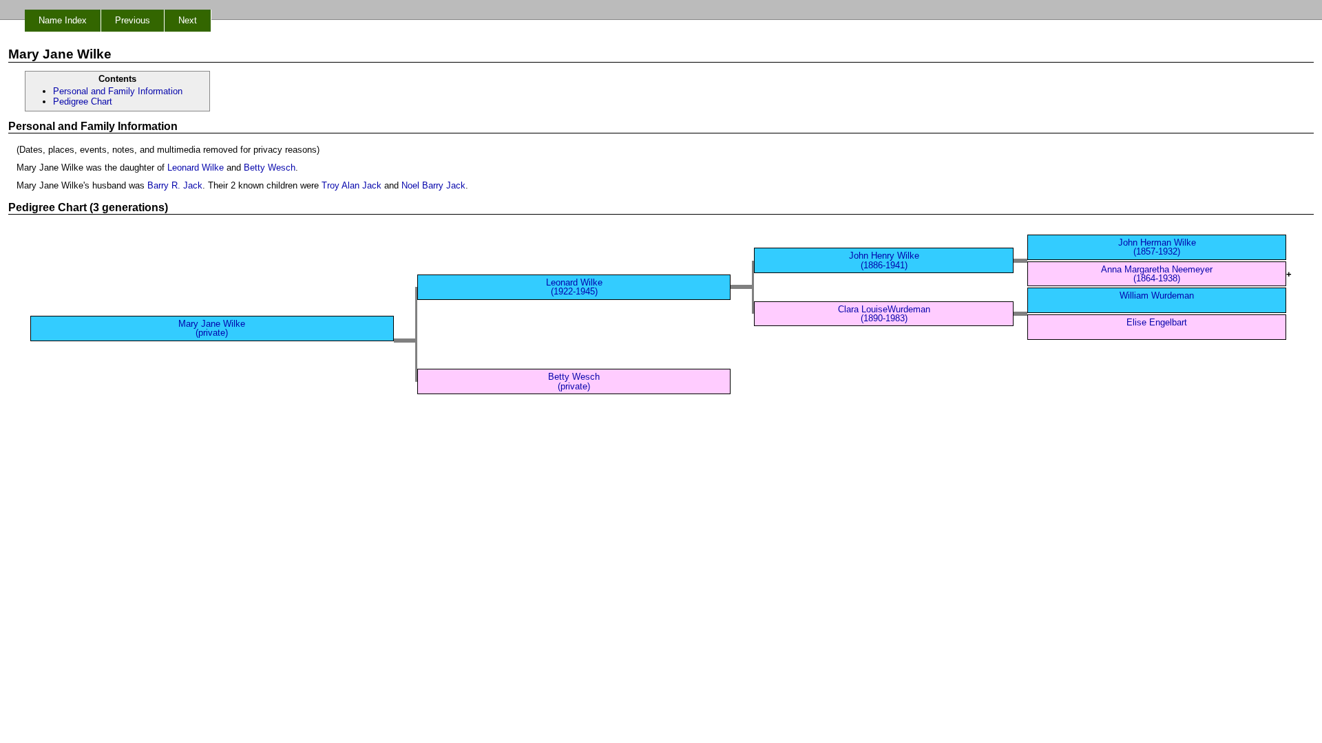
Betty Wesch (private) (574, 381)
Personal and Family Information (117, 91)
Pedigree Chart (82, 101)
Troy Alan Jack (351, 185)
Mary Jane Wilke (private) (211, 328)
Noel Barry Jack (433, 185)
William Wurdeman (1157, 295)
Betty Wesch (269, 167)
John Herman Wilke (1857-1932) (1157, 247)
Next (187, 20)
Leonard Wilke (195, 167)
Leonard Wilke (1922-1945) (574, 287)
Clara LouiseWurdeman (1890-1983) (884, 313)
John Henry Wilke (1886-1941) (884, 260)
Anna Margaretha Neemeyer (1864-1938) (1157, 273)
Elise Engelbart (1156, 322)
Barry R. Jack (174, 185)
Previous (132, 20)
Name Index (63, 20)
